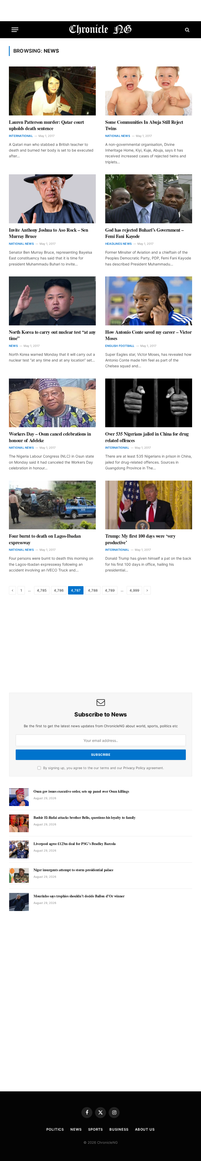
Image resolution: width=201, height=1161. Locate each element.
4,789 (110, 590)
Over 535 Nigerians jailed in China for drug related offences (147, 437)
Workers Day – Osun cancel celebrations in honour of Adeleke (50, 437)
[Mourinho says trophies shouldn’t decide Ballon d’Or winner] (19, 902)
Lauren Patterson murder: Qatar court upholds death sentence (46, 125)
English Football (120, 346)
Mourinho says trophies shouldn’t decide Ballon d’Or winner (79, 896)
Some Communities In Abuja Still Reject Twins (144, 125)
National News (117, 136)
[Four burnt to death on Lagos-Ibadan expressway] (52, 505)
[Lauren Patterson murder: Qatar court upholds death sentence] (52, 90)
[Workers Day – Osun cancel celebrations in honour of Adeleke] (52, 403)
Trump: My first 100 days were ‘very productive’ (140, 539)
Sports (95, 1129)
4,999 (134, 590)
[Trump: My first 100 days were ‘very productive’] (148, 505)
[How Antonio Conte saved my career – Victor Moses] (148, 300)
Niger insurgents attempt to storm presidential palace (73, 870)
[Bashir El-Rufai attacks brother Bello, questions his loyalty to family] (19, 823)
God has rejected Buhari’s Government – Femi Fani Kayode (144, 233)
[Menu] (15, 30)
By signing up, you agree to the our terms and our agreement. (103, 768)
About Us (145, 1129)
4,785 (42, 590)
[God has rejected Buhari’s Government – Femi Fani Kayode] (148, 198)
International (21, 136)
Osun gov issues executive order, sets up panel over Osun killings (81, 791)
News (13, 346)
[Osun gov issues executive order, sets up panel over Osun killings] (19, 797)
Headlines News (118, 244)
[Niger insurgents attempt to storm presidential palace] (19, 876)
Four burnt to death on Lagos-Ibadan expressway (45, 539)
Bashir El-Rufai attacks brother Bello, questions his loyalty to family (85, 817)
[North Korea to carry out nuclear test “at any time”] (52, 300)
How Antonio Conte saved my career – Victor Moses (148, 335)
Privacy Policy (134, 768)
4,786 (59, 590)
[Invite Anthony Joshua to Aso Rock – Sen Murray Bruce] (52, 198)
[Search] (186, 30)
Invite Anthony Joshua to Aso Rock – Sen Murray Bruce (48, 233)
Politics (55, 1129)
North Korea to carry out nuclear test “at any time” (52, 335)
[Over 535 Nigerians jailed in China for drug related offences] (148, 403)
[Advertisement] (100, 644)
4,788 (93, 590)
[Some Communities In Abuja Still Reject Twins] (148, 90)
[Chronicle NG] (100, 29)
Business (118, 1129)
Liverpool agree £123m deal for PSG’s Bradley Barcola (75, 843)
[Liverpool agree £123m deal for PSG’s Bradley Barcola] (19, 849)
